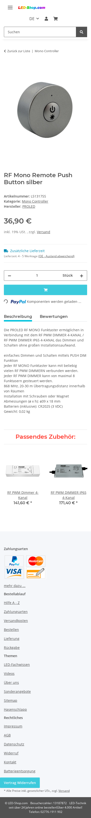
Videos (9, 673)
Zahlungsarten (16, 611)
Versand (43, 232)
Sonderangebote (17, 691)
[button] (46, 19)
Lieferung (11, 638)
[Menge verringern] (9, 276)
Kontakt (10, 762)
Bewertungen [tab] (54, 316)
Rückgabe (12, 647)
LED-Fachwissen (17, 664)
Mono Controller (35, 201)
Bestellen (11, 629)
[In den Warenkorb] (8, 66)
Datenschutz (14, 744)
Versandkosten (16, 620)
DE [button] (31, 18)
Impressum (13, 726)
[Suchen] (81, 32)
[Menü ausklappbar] (10, 5)
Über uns (11, 682)
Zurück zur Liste (18, 51)
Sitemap (10, 700)
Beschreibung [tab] (18, 316)
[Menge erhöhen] (81, 276)
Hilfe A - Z (12, 602)
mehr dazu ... (14, 585)
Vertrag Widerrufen (20, 782)
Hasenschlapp (15, 709)
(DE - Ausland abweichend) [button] (56, 256)
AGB (7, 735)
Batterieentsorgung (19, 771)
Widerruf (11, 753)
